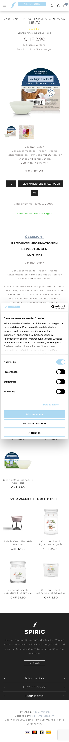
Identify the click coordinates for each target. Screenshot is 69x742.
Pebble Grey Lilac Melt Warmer (18, 543)
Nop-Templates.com (42, 715)
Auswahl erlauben (34, 423)
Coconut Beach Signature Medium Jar (18, 591)
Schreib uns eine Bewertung (34, 33)
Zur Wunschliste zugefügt (34, 193)
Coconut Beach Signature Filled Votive (50, 591)
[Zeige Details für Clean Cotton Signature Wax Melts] (18, 460)
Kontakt (34, 255)
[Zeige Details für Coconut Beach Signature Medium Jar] (18, 570)
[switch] (60, 371)
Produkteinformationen (34, 243)
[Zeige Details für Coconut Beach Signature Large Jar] (51, 521)
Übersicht (34, 237)
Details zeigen (51, 404)
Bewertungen (34, 249)
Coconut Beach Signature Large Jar (51, 543)
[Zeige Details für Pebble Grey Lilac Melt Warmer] (18, 521)
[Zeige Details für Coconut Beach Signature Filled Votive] (51, 570)
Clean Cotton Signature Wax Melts (18, 481)
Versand (41, 44)
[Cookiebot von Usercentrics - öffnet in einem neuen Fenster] (51, 307)
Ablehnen (35, 432)
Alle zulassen (34, 414)
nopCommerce (42, 711)
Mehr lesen (34, 663)
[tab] (34, 237)
